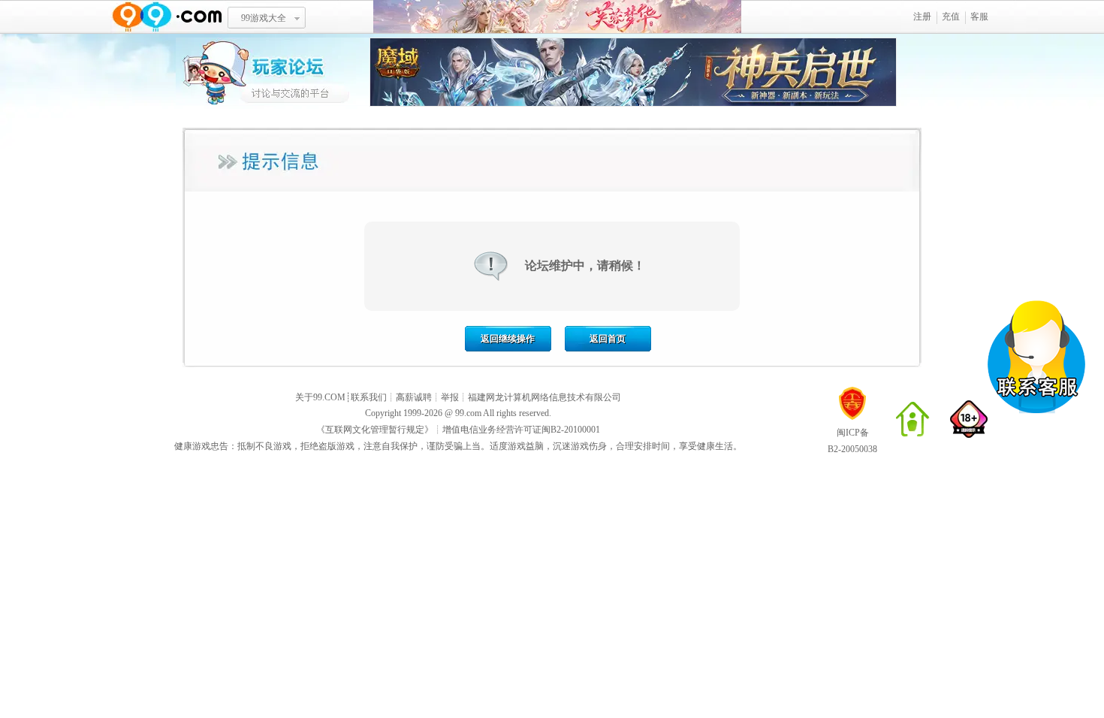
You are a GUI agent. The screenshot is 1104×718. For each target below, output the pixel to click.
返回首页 (608, 338)
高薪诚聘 (414, 397)
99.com (468, 413)
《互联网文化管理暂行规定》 (374, 429)
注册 (922, 16)
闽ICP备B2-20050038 (852, 440)
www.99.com (166, 17)
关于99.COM (320, 397)
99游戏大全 (263, 18)
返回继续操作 (508, 338)
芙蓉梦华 (557, 17)
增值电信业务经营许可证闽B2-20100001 (521, 429)
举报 (450, 397)
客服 (979, 16)
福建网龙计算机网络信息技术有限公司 (544, 397)
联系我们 (369, 397)
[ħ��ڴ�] (633, 103)
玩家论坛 (273, 71)
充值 (951, 16)
